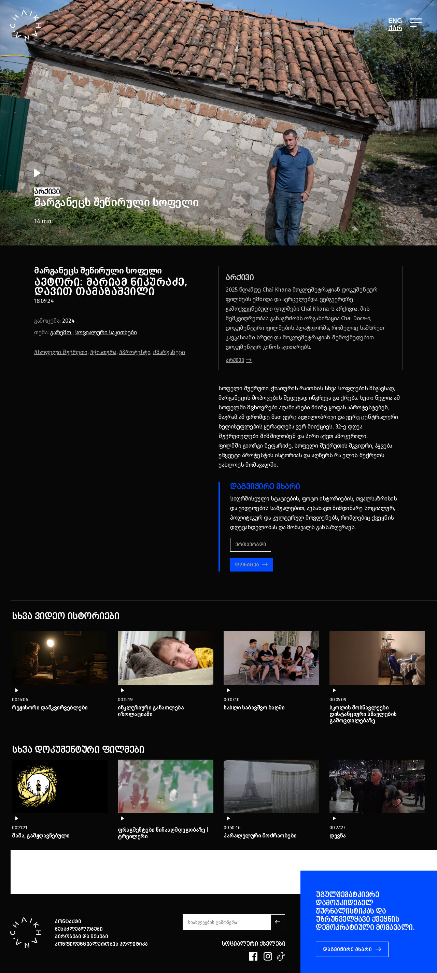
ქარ (395, 28)
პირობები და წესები (81, 936)
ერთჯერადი (250, 544)
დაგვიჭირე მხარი (347, 949)
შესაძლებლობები (78, 929)
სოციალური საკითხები (106, 332)
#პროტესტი (135, 352)
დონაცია (247, 564)
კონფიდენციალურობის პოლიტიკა (101, 944)
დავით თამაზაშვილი (94, 291)
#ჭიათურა (103, 352)
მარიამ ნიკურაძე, (136, 282)
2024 (68, 320)
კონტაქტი (68, 921)
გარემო (61, 332)
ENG (395, 21)
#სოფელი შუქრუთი (60, 352)
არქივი (235, 360)
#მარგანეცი (169, 352)
